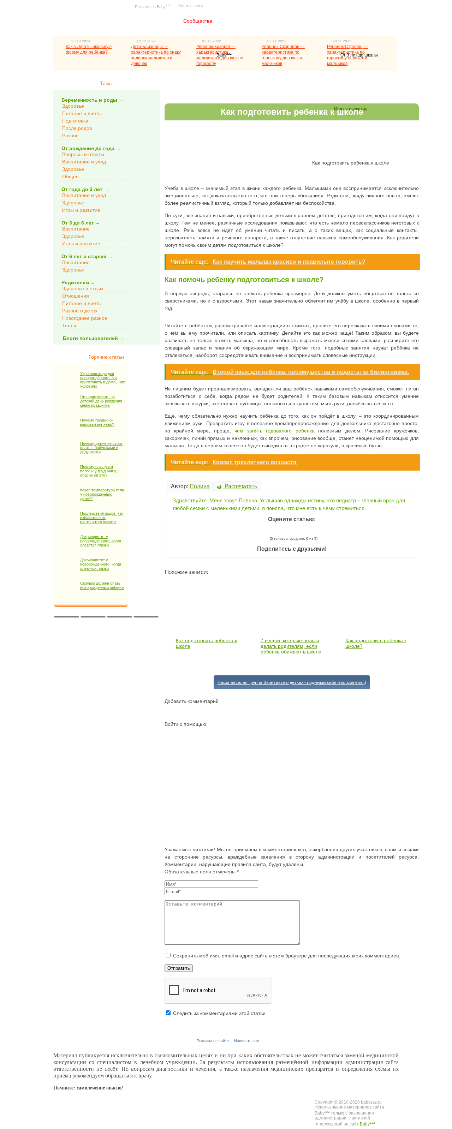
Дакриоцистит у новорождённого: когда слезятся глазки (100, 540)
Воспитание (76, 229)
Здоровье (73, 106)
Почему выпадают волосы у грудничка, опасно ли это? (98, 471)
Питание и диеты (82, 113)
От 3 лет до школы (359, 55)
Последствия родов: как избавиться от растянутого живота (101, 517)
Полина (200, 486)
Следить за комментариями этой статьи (219, 1013)
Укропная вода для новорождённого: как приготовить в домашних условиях (102, 379)
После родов (77, 128)
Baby (224, 55)
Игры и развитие (81, 210)
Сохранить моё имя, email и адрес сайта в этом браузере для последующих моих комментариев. (286, 955)
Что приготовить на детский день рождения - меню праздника (102, 401)
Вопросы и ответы (83, 154)
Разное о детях (79, 310)
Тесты (69, 325)
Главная (156, 21)
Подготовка (75, 121)
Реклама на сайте (213, 1041)
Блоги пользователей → (93, 338)
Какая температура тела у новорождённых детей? (102, 494)
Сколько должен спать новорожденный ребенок (102, 585)
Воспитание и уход (84, 162)
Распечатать (240, 486)
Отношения (75, 296)
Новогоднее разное (84, 318)
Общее (70, 176)
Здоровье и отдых (82, 288)
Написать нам (247, 1041)
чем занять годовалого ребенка (274, 431)
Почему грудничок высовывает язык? (97, 422)
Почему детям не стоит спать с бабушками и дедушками (101, 447)
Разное (70, 135)
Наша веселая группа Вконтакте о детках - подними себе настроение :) (292, 682)
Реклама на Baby (153, 6)
